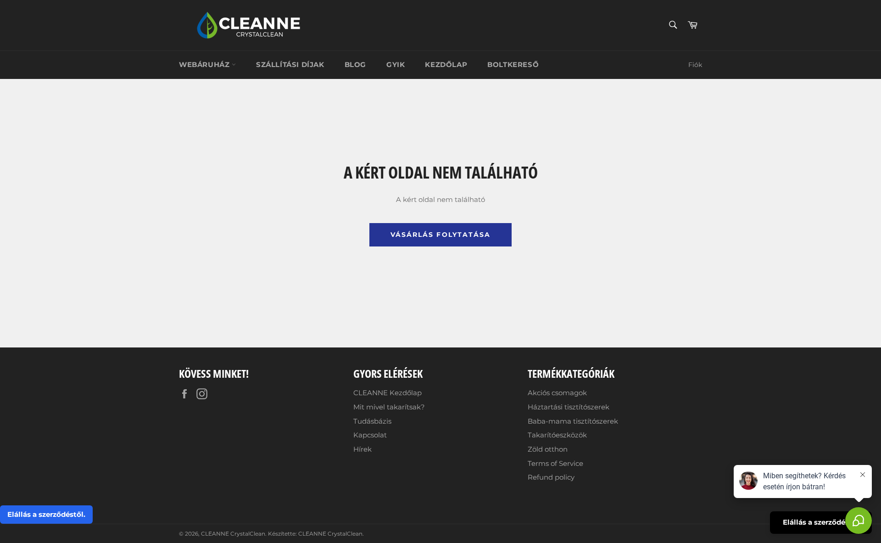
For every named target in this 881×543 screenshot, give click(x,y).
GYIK (395, 64)
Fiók (695, 65)
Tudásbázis (372, 421)
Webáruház (205, 64)
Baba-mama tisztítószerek (573, 421)
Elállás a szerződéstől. (46, 514)
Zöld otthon (548, 449)
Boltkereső (513, 64)
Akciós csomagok (557, 392)
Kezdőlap (446, 64)
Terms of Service (555, 463)
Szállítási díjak (290, 64)
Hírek (362, 449)
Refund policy (551, 477)
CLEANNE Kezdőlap (387, 392)
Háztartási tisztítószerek (568, 407)
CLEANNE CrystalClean (233, 533)
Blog (355, 64)
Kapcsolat (370, 435)
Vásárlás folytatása (440, 234)
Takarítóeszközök (557, 435)
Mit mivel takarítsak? (389, 407)
